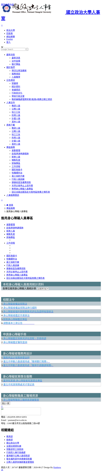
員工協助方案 (18, 176)
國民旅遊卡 (17, 170)
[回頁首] (2, 470)
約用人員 (16, 115)
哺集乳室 (16, 160)
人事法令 (10, 102)
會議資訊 (16, 90)
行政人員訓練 (18, 179)
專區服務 (10, 147)
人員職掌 (16, 77)
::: (2, 25)
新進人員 (16, 157)
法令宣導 (16, 61)
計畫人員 (16, 118)
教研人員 (16, 106)
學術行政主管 (18, 96)
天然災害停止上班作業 (22, 185)
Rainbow (57, 467)
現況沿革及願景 (19, 70)
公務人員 (16, 109)
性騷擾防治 (17, 173)
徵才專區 (16, 64)
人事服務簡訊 (12, 195)
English (9, 39)
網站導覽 (10, 37)
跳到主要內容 (7, 4)
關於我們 (10, 67)
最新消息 (10, 55)
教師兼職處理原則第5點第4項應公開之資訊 (32, 99)
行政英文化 (17, 93)
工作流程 (16, 166)
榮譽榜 (15, 83)
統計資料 (16, 86)
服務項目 (16, 74)
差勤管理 (16, 150)
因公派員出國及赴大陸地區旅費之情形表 (31, 192)
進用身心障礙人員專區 (22, 189)
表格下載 (10, 125)
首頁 (10, 205)
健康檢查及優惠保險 (21, 182)
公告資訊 (10, 80)
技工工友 (16, 112)
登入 (8, 42)
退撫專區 (16, 163)
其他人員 (16, 122)
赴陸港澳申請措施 (20, 154)
